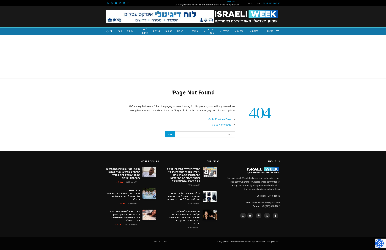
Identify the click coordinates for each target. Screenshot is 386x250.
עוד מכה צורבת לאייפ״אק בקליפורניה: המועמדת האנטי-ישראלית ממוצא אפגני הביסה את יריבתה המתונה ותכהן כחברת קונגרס (184, 217)
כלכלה (255, 31)
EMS (278, 241)
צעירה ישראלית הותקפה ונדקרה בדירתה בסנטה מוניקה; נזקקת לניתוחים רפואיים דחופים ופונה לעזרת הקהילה (125, 216)
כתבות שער (211, 31)
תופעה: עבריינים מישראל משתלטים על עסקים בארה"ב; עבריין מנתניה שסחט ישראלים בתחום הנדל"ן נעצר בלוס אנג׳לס (123, 173)
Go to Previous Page (219, 119)
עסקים (240, 31)
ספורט (195, 31)
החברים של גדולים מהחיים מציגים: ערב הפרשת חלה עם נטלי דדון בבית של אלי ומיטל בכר (123, 194)
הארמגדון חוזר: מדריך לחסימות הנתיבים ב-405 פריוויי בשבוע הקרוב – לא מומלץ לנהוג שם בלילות (206, 4)
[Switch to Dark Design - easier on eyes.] (107, 31)
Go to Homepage (221, 124)
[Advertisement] (193, 57)
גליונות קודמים (145, 31)
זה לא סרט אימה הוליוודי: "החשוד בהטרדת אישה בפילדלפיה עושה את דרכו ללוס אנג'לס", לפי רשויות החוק (183, 196)
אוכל (119, 31)
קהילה (226, 31)
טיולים (130, 31)
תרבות (180, 31)
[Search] (111, 31)
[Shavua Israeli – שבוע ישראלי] (246, 16)
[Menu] (277, 31)
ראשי (259, 3)
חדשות (270, 31)
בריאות (168, 31)
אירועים (157, 31)
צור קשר (250, 3)
